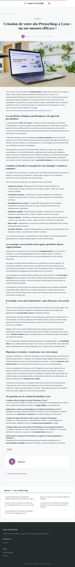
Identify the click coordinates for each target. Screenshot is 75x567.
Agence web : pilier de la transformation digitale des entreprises (55, 498)
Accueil (5, 13)
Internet (11, 13)
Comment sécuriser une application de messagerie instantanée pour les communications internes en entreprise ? (54, 505)
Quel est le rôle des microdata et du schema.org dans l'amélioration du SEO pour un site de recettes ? (19, 505)
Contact (5, 555)
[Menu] (49, 3)
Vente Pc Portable (34, 3)
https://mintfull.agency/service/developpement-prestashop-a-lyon (29, 110)
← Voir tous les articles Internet (16, 474)
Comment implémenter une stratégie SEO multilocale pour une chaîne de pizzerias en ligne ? (19, 498)
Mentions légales (8, 552)
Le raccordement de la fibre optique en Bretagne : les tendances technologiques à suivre (19, 512)
